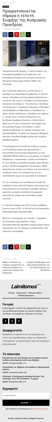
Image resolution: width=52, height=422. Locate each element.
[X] (10, 34)
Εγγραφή (24, 403)
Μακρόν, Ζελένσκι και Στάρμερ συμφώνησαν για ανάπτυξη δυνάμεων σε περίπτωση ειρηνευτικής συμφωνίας (13, 267)
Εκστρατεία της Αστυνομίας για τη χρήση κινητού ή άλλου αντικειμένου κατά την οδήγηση (25, 359)
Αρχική (5, 3)
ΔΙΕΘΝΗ (5, 382)
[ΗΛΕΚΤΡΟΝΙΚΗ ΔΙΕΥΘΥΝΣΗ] (28, 34)
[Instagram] (12, 321)
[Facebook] (5, 34)
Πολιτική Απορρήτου (40, 409)
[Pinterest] (16, 34)
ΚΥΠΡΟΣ (13, 3)
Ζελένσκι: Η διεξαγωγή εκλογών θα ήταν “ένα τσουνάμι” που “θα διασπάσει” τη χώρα (23, 377)
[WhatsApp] (22, 34)
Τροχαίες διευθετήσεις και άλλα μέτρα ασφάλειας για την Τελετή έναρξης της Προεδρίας (38, 266)
